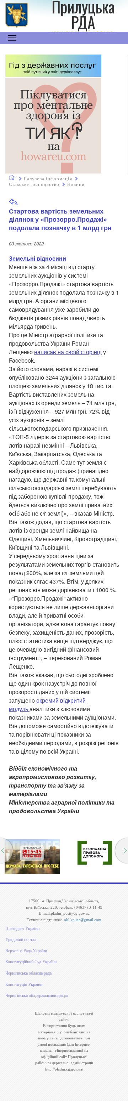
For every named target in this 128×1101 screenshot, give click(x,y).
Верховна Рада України (26, 950)
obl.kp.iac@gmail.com (82, 920)
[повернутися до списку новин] (13, 204)
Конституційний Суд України (31, 961)
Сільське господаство (34, 184)
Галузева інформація (48, 178)
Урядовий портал (20, 939)
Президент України (22, 928)
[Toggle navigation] (12, 38)
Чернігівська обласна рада (28, 973)
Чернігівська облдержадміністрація (36, 995)
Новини (76, 184)
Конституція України (23, 984)
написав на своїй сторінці (68, 352)
